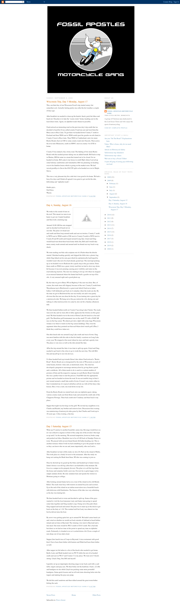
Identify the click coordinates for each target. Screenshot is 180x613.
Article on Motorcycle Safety (114, 149)
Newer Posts (51, 595)
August (112, 194)
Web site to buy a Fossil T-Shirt (115, 158)
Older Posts (97, 595)
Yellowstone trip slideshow (114, 152)
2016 (109, 235)
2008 (109, 177)
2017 (109, 238)
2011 (109, 218)
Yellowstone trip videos (112, 155)
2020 (109, 249)
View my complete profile (115, 128)
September (113, 197)
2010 (109, 214)
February (112, 183)
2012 (109, 221)
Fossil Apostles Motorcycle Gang (120, 112)
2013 (109, 225)
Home (74, 595)
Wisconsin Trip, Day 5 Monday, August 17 (67, 101)
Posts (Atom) (60, 600)
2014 (109, 228)
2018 (109, 242)
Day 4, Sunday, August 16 (59, 205)
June (111, 187)
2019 (109, 245)
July (111, 190)
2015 (109, 232)
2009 (109, 180)
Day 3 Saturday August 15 (59, 426)
